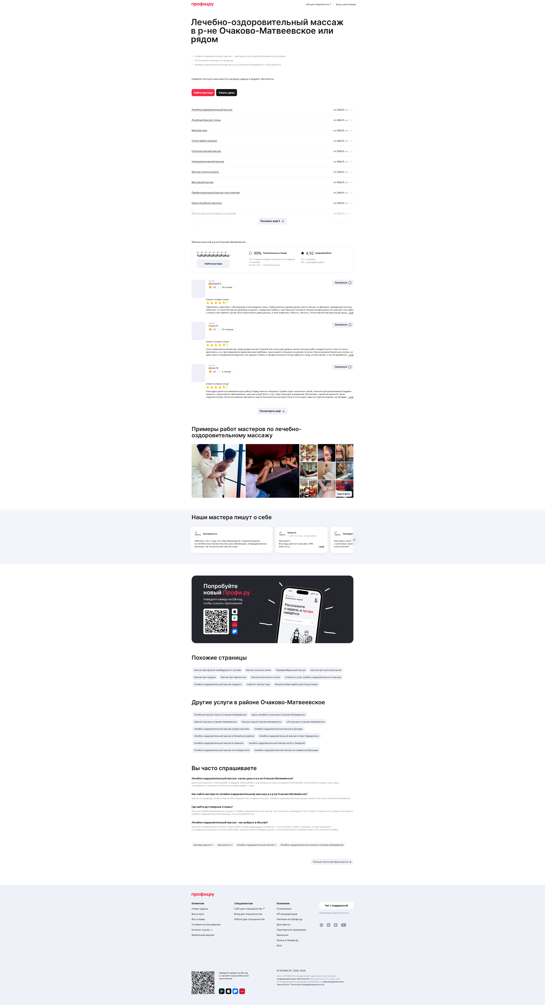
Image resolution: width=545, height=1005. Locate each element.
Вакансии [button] (282, 935)
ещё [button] (321, 546)
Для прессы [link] (283, 924)
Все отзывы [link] (198, 919)
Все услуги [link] (198, 914)
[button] (342, 282)
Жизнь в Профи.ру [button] (287, 940)
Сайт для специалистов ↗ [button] (249, 908)
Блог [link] (279, 945)
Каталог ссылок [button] (201, 929)
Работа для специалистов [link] (249, 919)
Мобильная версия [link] (203, 935)
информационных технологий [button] (293, 978)
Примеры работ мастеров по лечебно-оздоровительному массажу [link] (246, 432)
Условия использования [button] (206, 924)
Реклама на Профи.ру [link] (289, 919)
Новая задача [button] (200, 908)
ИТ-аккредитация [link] (287, 914)
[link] (203, 92)
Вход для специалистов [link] (248, 914)
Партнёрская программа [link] (291, 929)
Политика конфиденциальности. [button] (307, 984)
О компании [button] (284, 908)
